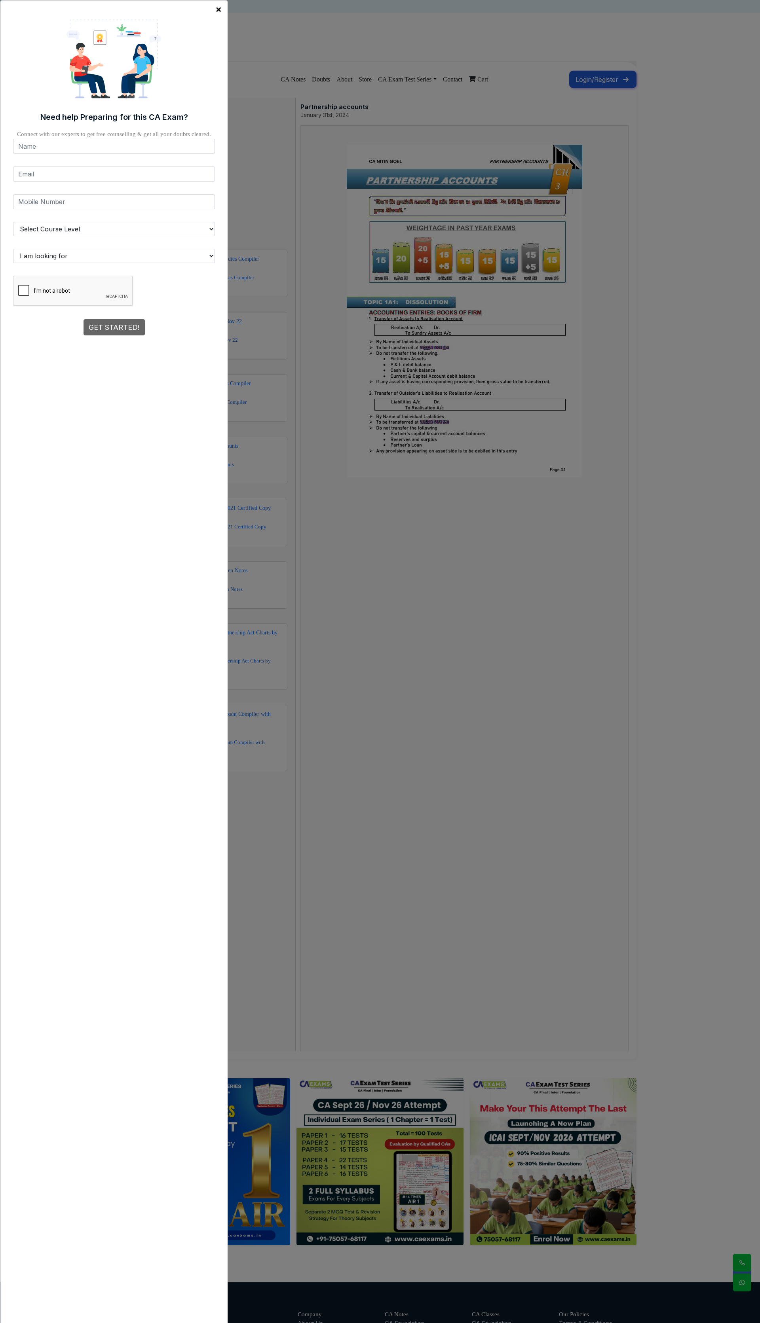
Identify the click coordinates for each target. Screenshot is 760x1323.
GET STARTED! (114, 327)
